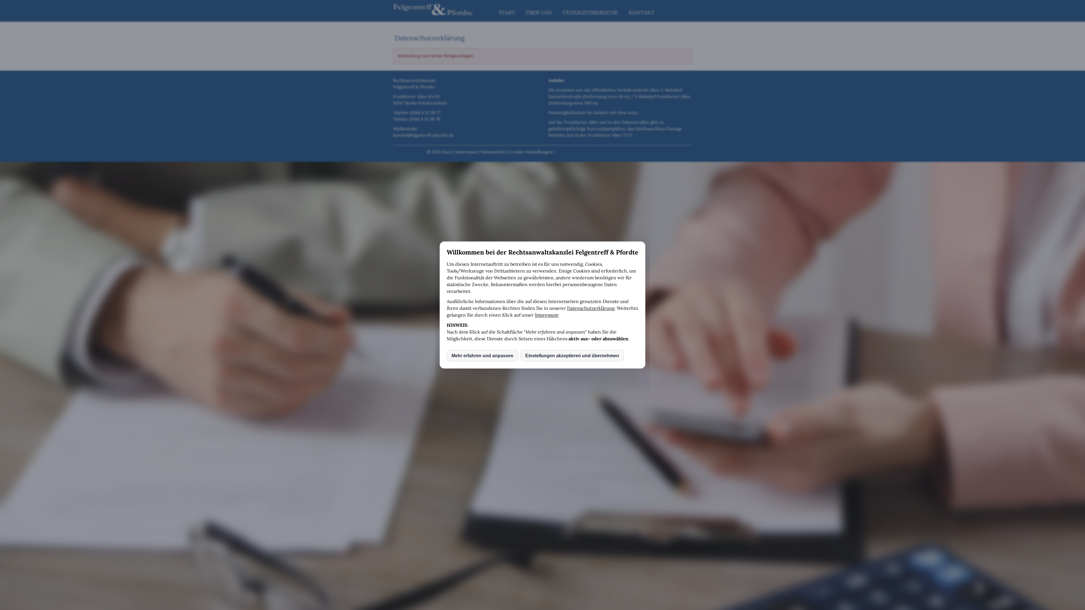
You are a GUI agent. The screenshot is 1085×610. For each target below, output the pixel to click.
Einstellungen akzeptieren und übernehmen (572, 355)
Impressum (546, 315)
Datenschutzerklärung (591, 308)
